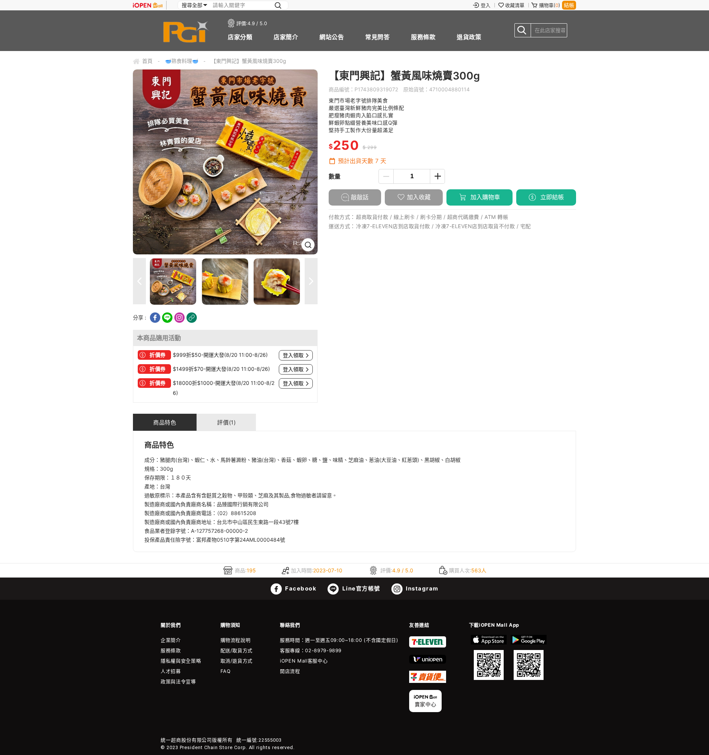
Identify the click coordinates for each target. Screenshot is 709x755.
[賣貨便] (427, 681)
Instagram (421, 588)
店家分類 (240, 37)
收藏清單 (514, 5)
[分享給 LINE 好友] (167, 317)
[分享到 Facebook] (155, 317)
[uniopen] (427, 662)
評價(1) (226, 422)
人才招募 (171, 671)
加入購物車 (484, 197)
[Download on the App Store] (489, 657)
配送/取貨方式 (236, 650)
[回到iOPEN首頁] (147, 5)
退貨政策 (469, 37)
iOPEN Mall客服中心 (304, 661)
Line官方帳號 (360, 588)
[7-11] (427, 646)
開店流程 (290, 671)
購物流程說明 (235, 640)
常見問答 (377, 37)
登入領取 (293, 355)
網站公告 (331, 37)
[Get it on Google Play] (528, 657)
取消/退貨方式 (236, 661)
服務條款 (423, 37)
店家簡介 (286, 37)
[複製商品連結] (191, 317)
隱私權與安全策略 (181, 661)
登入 (485, 5)
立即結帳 (551, 197)
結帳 (569, 5)
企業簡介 (171, 640)
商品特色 (164, 422)
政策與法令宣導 (178, 681)
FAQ (225, 671)
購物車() (549, 5)
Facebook (300, 588)
